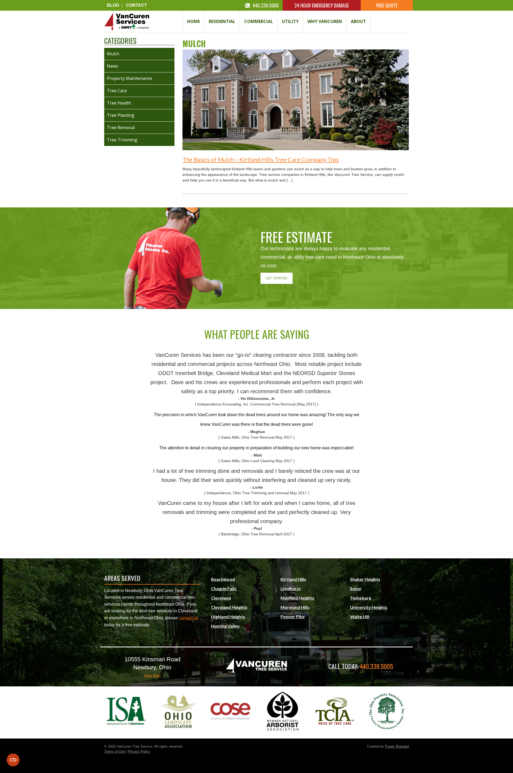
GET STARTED (276, 278)
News (112, 66)
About (358, 21)
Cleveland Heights (229, 607)
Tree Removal (121, 127)
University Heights (368, 607)
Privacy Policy (139, 751)
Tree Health (119, 103)
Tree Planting (120, 115)
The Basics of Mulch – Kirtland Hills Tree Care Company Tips (260, 159)
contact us (188, 618)
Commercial (258, 21)
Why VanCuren (325, 21)
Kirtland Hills (293, 579)
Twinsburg (360, 597)
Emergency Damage (321, 5)
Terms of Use (114, 751)
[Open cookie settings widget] (13, 759)
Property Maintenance (129, 78)
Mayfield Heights (297, 597)
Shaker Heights (365, 579)
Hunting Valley (225, 625)
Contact (136, 5)
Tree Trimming (122, 140)
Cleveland (221, 597)
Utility (290, 21)
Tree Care (117, 91)
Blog (113, 5)
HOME (193, 21)
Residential (222, 21)
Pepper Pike (293, 616)
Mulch (113, 54)
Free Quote (387, 5)
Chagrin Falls (223, 588)
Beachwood (223, 579)
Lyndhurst (291, 588)
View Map (152, 675)
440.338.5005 (265, 5)
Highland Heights (228, 616)
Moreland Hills (295, 607)
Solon (355, 588)
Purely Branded (397, 746)
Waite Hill (359, 616)
